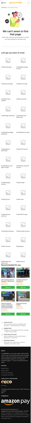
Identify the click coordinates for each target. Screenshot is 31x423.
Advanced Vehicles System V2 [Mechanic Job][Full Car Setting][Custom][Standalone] (7, 305)
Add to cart (8, 287)
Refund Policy (5, 368)
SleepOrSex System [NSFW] (21, 304)
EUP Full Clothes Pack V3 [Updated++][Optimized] (7, 280)
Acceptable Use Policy (7, 375)
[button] (28, 3)
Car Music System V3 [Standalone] (21, 280)
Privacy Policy (5, 370)
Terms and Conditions (7, 372)
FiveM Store (4, 7)
